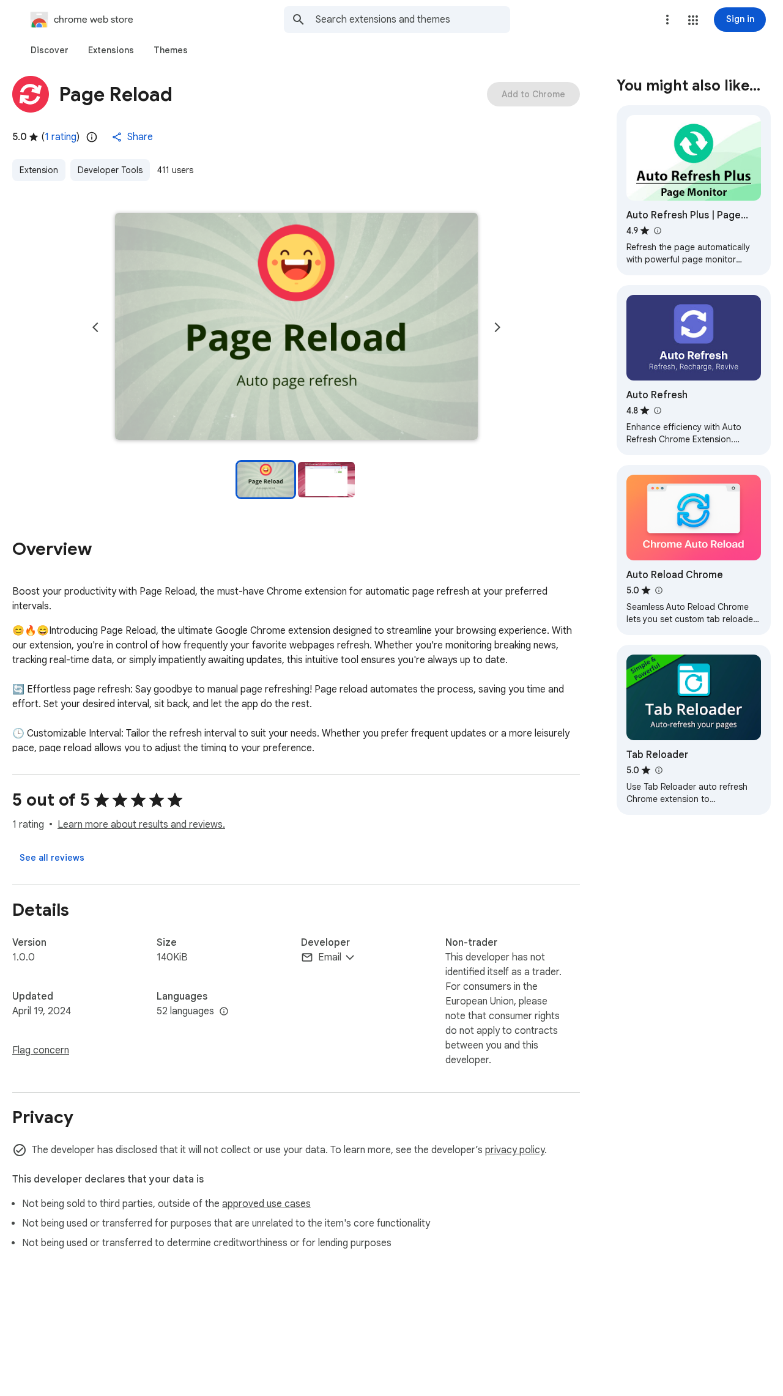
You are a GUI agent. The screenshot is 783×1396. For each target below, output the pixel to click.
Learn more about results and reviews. (141, 825)
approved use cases (266, 1204)
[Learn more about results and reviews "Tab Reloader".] (658, 770)
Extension (39, 170)
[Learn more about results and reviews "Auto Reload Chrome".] (658, 590)
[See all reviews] (52, 857)
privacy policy (514, 1150)
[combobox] (413, 19)
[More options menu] (667, 19)
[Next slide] (497, 327)
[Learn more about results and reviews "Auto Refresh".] (657, 410)
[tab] (49, 50)
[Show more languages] (224, 1011)
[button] (693, 20)
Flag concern (40, 1050)
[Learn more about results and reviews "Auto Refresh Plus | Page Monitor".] (657, 230)
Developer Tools (110, 170)
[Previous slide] (95, 327)
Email (329, 957)
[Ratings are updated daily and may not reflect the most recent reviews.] (92, 137)
